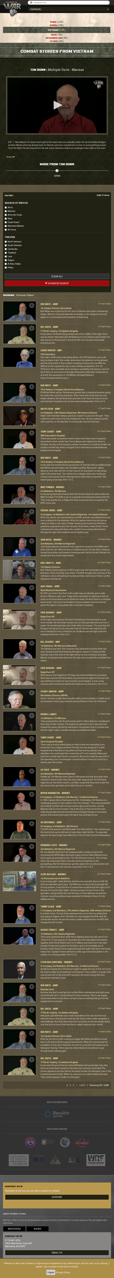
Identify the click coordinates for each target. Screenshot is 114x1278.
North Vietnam (14, 241)
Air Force (12, 229)
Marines (11, 211)
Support (57, 1197)
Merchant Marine (16, 226)
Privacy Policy (63, 1272)
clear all (57, 276)
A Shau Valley (14, 264)
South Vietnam (15, 245)
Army (10, 207)
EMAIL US (57, 1252)
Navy (10, 218)
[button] (57, 105)
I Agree (50, 1272)
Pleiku (10, 267)
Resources (14, 1228)
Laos (10, 256)
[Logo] (98, 85)
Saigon (11, 260)
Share (10, 157)
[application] (57, 105)
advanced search (58, 283)
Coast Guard (13, 222)
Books (37, 1228)
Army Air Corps (15, 215)
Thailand (12, 253)
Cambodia (12, 249)
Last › (82, 1085)
